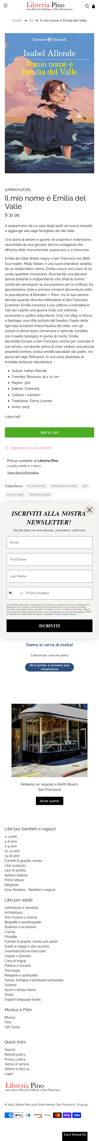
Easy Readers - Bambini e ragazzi (30, 890)
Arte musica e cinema (21, 917)
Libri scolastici (15, 865)
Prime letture (14, 880)
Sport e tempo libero (20, 990)
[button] (28, 448)
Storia (9, 994)
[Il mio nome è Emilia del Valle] (49, 103)
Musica (10, 1017)
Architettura (13, 912)
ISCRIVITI (49, 626)
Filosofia (11, 936)
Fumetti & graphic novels (23, 861)
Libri (85, 485)
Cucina (10, 932)
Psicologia (12, 970)
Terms (73, 614)
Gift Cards (12, 1027)
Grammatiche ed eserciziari (25, 951)
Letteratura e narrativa (64, 485)
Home (17, 20)
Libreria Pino (22, 1104)
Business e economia (20, 927)
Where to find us (17, 1069)
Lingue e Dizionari (18, 956)
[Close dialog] (89, 510)
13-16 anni (12, 856)
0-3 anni (11, 836)
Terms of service (17, 1064)
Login (9, 1074)
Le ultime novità (36, 485)
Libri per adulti (15, 494)
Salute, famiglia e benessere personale (34, 980)
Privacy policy (15, 1059)
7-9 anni (11, 846)
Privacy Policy (61, 614)
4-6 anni (11, 841)
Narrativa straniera (39, 494)
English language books (23, 999)
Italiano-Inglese (16, 875)
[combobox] (15, 593)
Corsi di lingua (15, 961)
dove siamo (49, 800)
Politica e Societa (18, 965)
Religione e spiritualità (21, 975)
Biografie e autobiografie (23, 922)
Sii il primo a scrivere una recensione (49, 667)
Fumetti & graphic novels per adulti (31, 941)
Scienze (10, 985)
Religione (11, 885)
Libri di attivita (15, 870)
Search (10, 1049)
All (31, 20)
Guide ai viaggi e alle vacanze (27, 946)
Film (8, 1022)
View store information (23, 472)
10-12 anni (12, 851)
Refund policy (15, 1054)
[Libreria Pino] (49, 6)
